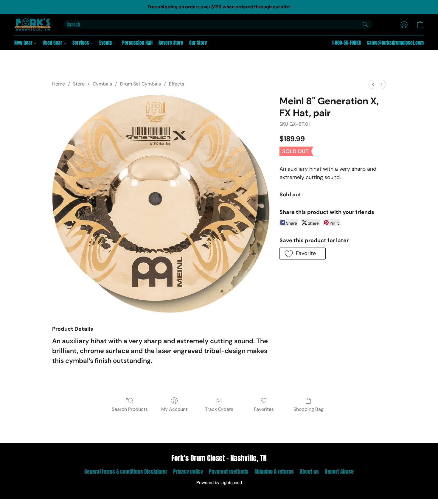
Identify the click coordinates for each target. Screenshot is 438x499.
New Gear (24, 42)
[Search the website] (365, 24)
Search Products (130, 409)
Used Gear (53, 42)
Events (106, 42)
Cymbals (102, 84)
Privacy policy (188, 471)
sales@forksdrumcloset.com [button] (395, 42)
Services (81, 42)
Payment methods (228, 471)
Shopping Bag (308, 409)
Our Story (198, 42)
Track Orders (219, 409)
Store (79, 84)
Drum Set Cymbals (140, 84)
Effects (176, 84)
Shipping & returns (274, 471)
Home (58, 84)
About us (309, 471)
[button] (33, 24)
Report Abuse (339, 471)
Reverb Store (171, 42)
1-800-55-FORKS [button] (346, 42)
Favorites (264, 409)
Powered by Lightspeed (219, 483)
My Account (174, 409)
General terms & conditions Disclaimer (125, 471)
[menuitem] (373, 84)
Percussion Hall (137, 42)
